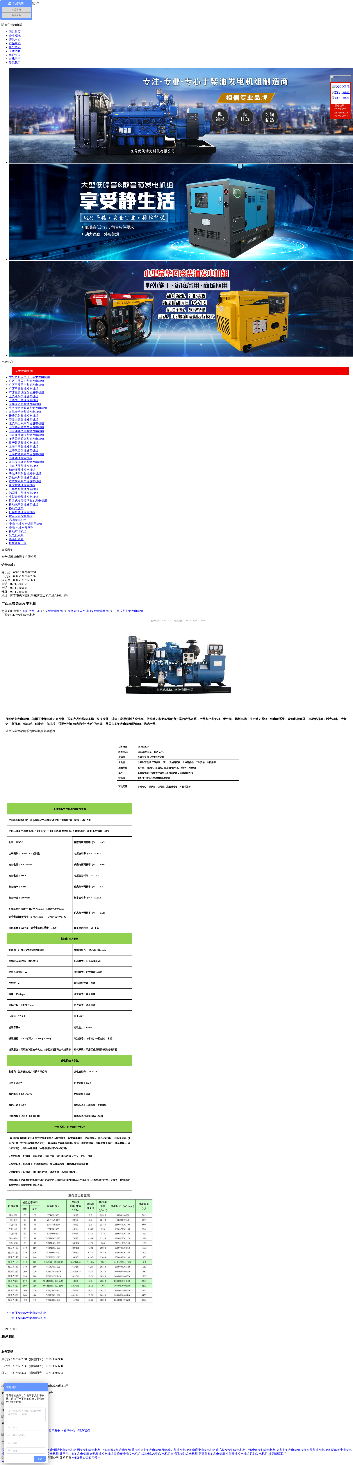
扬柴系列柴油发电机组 (23, 415)
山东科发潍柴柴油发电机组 (26, 427)
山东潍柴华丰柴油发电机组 (26, 431)
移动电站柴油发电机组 (156, 1453)
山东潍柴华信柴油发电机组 (26, 435)
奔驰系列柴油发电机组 (23, 477)
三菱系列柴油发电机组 (23, 489)
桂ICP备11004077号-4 (86, 1457)
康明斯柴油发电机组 (63, 1449)
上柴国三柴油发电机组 (23, 400)
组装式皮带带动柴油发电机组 (28, 500)
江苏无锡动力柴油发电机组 (26, 462)
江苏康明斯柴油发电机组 (25, 411)
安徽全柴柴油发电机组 (23, 419)
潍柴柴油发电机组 (89, 1449)
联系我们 (15, 62)
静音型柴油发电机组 (184, 1453)
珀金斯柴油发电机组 (22, 469)
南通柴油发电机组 (20, 458)
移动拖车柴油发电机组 (23, 504)
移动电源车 (16, 508)
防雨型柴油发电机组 (212, 1453)
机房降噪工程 (17, 543)
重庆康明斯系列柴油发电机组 (28, 408)
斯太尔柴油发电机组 (22, 485)
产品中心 (15, 43)
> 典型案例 (53, 1430)
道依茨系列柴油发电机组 (25, 481)
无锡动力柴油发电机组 (176, 1449)
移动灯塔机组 (17, 531)
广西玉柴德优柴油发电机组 (26, 392)
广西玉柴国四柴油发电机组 (26, 380)
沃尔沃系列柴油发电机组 (25, 473)
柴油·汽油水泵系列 (21, 527)
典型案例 (15, 47)
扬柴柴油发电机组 (288, 1449)
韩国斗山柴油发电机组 (23, 492)
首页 (25, 611)
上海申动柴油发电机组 (23, 446)
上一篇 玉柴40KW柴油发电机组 (26, 1312)
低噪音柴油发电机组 (22, 512)
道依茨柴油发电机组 (127, 1453)
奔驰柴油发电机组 (101, 1453)
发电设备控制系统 (20, 516)
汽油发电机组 (17, 519)
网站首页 (15, 31)
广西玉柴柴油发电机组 (23, 388)
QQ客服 (344, 86)
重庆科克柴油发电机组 (146, 1449)
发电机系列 (16, 535)
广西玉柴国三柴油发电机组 (26, 384)
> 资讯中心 (68, 1430)
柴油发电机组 (24, 371)
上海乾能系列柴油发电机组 (26, 454)
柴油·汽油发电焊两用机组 (25, 523)
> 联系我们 (83, 1430)
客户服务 (15, 54)
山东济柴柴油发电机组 (23, 465)
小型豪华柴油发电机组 (23, 496)
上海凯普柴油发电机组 (23, 450)
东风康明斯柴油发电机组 (25, 404)
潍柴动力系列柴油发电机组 (26, 423)
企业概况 (15, 35)
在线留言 (15, 58)
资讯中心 (15, 39)
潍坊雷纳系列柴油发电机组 (26, 438)
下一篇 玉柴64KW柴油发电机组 (26, 1318)
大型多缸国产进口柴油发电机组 (29, 377)
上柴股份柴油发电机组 (23, 396)
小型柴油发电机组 (237, 1453)
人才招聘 (15, 51)
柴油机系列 (16, 539)
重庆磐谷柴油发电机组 (23, 442)
